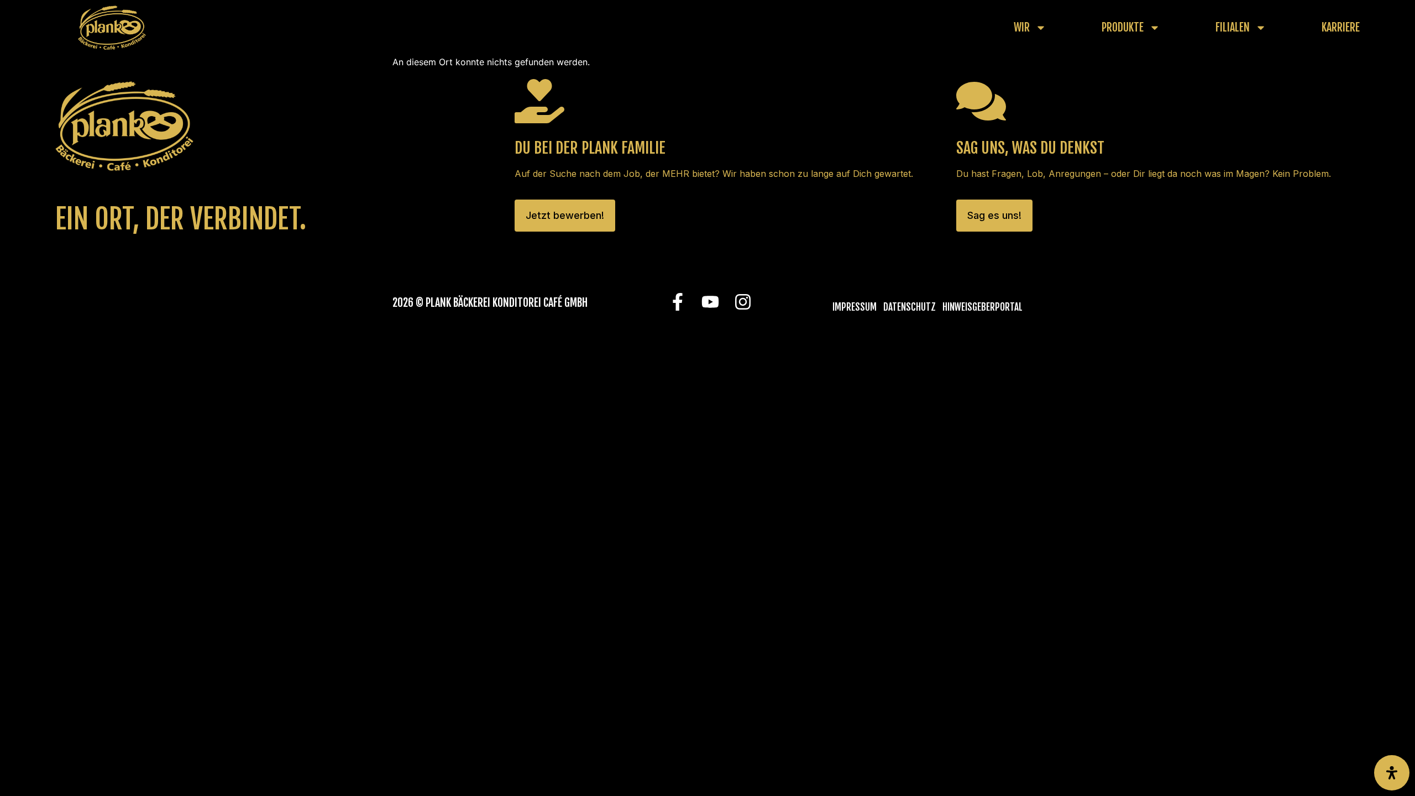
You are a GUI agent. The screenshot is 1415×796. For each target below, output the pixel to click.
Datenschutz (909, 307)
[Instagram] (742, 302)
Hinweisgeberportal (982, 307)
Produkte (1123, 27)
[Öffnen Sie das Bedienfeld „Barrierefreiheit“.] (1391, 772)
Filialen (1232, 27)
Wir (1022, 27)
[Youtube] (710, 302)
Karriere (1341, 27)
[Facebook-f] (677, 302)
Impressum (854, 307)
